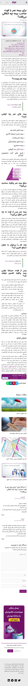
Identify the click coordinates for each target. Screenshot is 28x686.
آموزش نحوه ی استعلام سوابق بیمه (18, 433)
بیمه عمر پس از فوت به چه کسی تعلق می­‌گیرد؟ (14, 48)
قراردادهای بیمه (21, 251)
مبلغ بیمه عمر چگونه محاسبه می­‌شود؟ (16, 46)
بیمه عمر (22, 20)
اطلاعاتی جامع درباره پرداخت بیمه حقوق (17, 480)
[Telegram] (12, 680)
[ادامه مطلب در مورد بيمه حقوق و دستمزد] (14, 404)
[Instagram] (15, 680)
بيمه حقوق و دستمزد (22, 413)
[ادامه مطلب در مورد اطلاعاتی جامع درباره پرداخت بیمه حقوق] (14, 470)
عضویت (10, 651)
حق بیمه (6, 91)
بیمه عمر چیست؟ (20, 43)
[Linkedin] (8, 680)
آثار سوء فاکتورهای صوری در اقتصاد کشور (16, 459)
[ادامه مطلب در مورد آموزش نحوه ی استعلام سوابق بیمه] (14, 424)
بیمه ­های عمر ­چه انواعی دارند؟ (17, 44)
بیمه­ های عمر (18, 149)
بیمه (26, 20)
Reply (2, 515)
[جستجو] (1, 2)
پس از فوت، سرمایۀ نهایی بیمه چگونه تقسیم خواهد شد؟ (13, 52)
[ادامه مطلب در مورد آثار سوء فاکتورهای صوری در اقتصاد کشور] (14, 447)
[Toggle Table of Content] (23, 41)
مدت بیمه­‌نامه (15, 192)
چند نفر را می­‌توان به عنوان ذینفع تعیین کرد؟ (14, 50)
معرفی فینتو (21, 55)
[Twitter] (19, 680)
